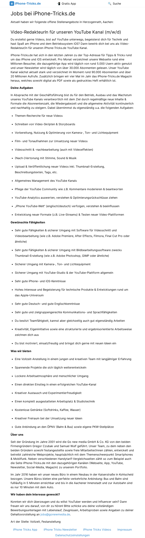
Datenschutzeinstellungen (72, 535)
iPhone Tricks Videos (97, 529)
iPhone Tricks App (25, 529)
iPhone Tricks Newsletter (60, 529)
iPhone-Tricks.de (28, 3)
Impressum (124, 529)
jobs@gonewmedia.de (55, 514)
